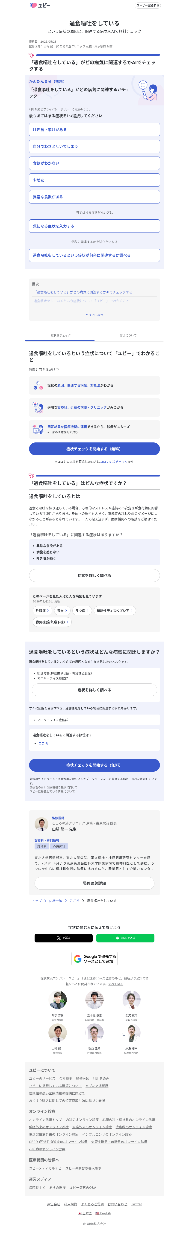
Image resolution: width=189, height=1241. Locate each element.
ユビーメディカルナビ (45, 1168)
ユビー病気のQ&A (82, 1187)
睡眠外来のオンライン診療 (49, 1127)
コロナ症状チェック (114, 461)
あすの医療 (57, 1187)
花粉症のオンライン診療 (47, 1149)
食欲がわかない (46, 163)
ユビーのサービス (42, 1078)
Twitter (136, 1204)
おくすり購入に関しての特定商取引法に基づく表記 (67, 1100)
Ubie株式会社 (96, 1224)
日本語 (85, 1213)
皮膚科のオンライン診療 (134, 1127)
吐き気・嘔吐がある (50, 129)
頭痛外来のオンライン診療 (92, 1127)
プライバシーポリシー (57, 109)
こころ (43, 743)
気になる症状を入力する (53, 226)
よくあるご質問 (92, 1204)
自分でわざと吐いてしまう (55, 146)
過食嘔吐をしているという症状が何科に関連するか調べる (82, 255)
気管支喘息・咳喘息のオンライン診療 (119, 1142)
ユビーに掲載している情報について (52, 791)
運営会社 (53, 1204)
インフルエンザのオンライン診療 (107, 1134)
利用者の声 (101, 1078)
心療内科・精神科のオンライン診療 (128, 1120)
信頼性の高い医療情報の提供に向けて (54, 787)
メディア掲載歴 (97, 1086)
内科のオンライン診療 (82, 1120)
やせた (38, 180)
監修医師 (82, 1078)
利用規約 (34, 109)
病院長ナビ (37, 1187)
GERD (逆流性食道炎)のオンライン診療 (58, 1142)
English (103, 1213)
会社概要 (65, 1078)
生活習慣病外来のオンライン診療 (54, 1134)
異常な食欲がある (48, 197)
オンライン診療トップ (45, 1120)
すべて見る (115, 984)
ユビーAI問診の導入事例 (83, 1168)
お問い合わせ (117, 1204)
